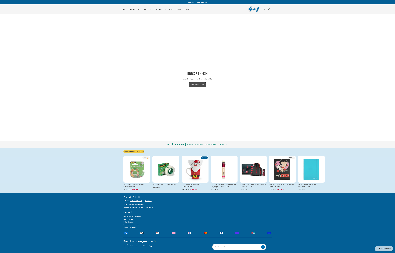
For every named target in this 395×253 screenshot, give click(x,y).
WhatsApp (148, 201)
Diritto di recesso (128, 222)
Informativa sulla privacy (131, 225)
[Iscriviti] (263, 247)
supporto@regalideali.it (136, 204)
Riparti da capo (197, 85)
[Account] (265, 9)
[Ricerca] (124, 9)
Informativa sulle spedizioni (132, 217)
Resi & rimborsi (128, 219)
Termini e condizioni (129, 228)
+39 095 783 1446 (136, 201)
